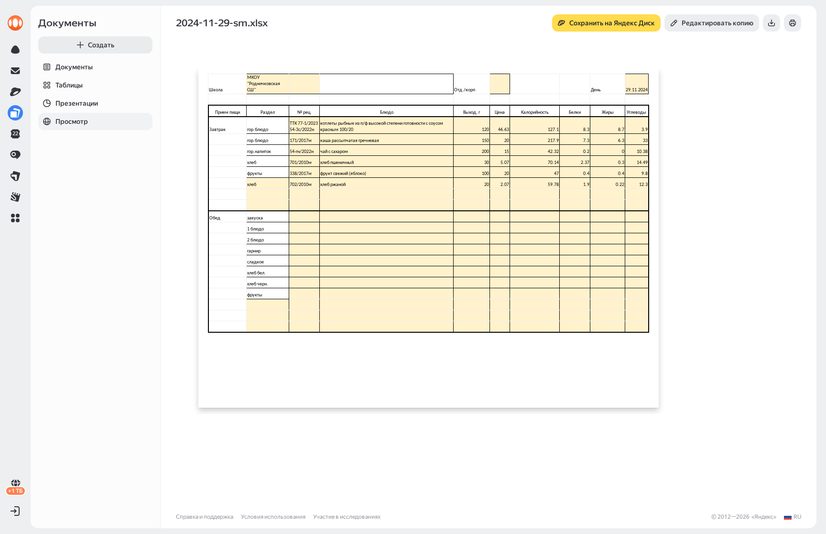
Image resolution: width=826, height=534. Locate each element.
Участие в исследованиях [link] (346, 516)
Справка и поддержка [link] (204, 516)
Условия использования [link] (273, 516)
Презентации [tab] (76, 103)
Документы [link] (67, 23)
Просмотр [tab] (71, 121)
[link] (15, 23)
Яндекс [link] (763, 516)
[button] (15, 218)
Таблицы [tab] (69, 85)
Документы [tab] (74, 67)
